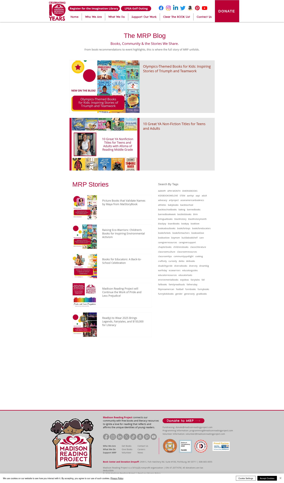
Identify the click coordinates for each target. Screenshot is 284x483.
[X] (126, 437)
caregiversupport (187, 242)
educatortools (185, 275)
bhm (195, 214)
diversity (193, 265)
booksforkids (164, 233)
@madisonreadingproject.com (197, 427)
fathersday (192, 284)
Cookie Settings (245, 478)
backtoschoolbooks (167, 209)
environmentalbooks (168, 279)
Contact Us (143, 445)
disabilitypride (165, 265)
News (140, 452)
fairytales (195, 279)
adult (204, 195)
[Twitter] (183, 8)
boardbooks (174, 223)
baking (182, 209)
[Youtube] (204, 8)
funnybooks (203, 289)
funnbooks (190, 289)
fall (203, 279)
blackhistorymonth (197, 219)
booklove (195, 223)
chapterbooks (165, 247)
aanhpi (190, 195)
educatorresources (167, 275)
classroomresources (187, 251)
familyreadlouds (177, 284)
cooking (199, 256)
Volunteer (126, 452)
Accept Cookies (267, 478)
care (201, 237)
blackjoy (162, 223)
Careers (141, 449)
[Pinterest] (197, 8)
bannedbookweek (167, 214)
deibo (181, 261)
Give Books (127, 449)
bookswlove (164, 237)
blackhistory (180, 219)
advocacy (162, 200)
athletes (162, 205)
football (180, 289)
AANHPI (162, 190)
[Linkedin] (175, 8)
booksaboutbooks (166, 228)
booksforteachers (181, 233)
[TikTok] (133, 437)
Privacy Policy (153, 473)
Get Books (126, 445)
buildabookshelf (190, 237)
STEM (182, 195)
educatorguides (190, 270)
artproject (174, 200)
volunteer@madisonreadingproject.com (205, 433)
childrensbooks (180, 247)
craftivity (162, 261)
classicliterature (198, 247)
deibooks (190, 261)
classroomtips (165, 256)
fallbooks (162, 284)
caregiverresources (167, 242)
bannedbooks (193, 209)
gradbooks (201, 293)
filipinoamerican (166, 289)
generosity (189, 293)
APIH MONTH (173, 190)
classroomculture (166, 251)
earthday (162, 270)
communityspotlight (183, 256)
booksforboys (183, 228)
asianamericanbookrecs (192, 200)
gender (179, 293)
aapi (198, 195)
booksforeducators (201, 228)
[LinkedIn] (120, 437)
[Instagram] (168, 8)
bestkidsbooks (184, 214)
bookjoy (185, 223)
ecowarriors (174, 270)
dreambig (204, 265)
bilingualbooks (165, 219)
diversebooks (180, 265)
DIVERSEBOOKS (189, 190)
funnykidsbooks (166, 293)
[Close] (280, 478)
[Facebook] (161, 8)
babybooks (173, 205)
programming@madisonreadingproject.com (211, 430)
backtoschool (186, 205)
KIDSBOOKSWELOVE (168, 195)
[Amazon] (190, 8)
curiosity (172, 261)
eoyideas (184, 279)
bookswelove (197, 233)
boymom (175, 237)
